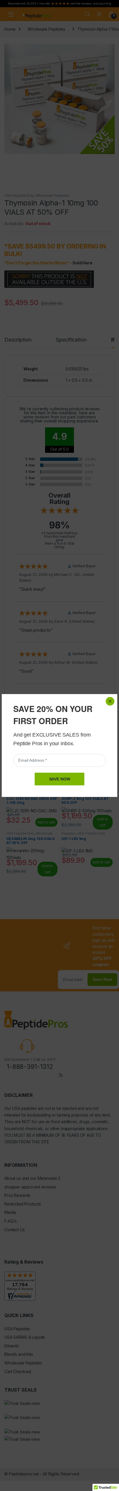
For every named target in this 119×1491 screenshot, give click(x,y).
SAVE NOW (59, 779)
